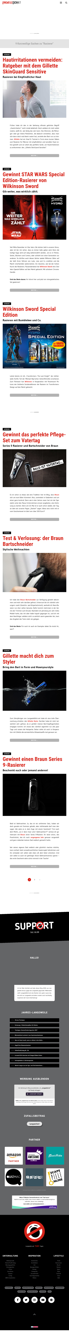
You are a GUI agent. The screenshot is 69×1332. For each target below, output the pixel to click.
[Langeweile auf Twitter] (26, 1300)
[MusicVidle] (55, 1155)
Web (59, 1278)
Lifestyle (59, 1256)
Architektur (34, 1263)
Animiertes (34, 1261)
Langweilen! (35, 1124)
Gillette (16, 139)
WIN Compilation (10, 1278)
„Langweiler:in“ (46, 1088)
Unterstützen (28, 1287)
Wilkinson (28, 382)
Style (58, 1271)
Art (34, 1265)
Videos (34, 1278)
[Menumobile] (61, 2)
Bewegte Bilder (34, 1267)
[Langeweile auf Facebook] (18, 1300)
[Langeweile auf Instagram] (34, 1300)
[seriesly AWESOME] (34, 1155)
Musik (58, 1265)
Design (34, 1269)
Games (10, 1273)
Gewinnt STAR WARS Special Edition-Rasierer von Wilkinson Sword (34, 180)
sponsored (60, 1287)
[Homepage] (13, 2)
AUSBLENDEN (36, 33)
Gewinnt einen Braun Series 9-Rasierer (32, 762)
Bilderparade (10, 1261)
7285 (37, 1246)
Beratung (21, 1291)
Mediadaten (49, 1287)
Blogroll (9, 1287)
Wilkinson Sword (46, 267)
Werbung (7, 54)
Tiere (58, 1276)
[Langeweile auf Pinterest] (51, 1300)
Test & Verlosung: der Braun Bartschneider (33, 541)
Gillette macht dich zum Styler (28, 659)
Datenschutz (32, 1291)
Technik (58, 1273)
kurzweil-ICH (34, 1273)
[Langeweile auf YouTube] (43, 1300)
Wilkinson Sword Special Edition (29, 312)
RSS (49, 1291)
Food (58, 1261)
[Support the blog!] (34, 927)
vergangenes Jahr (37, 837)
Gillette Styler (33, 721)
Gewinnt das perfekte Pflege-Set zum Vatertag (34, 437)
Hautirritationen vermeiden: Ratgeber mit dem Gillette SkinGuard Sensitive (32, 66)
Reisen (59, 1267)
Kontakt (39, 1287)
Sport (58, 1269)
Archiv (17, 1287)
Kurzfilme (10, 1271)
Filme (10, 1269)
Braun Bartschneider (28, 600)
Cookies (43, 1291)
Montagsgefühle (10, 1265)
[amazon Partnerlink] (14, 1155)
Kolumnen (59, 1263)
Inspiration (34, 1256)
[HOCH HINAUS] (34, 1314)
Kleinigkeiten (10, 1267)
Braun (57, 495)
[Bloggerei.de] (34, 1327)
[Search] (66, 2)
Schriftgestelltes (34, 1276)
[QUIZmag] (14, 1177)
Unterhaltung (10, 1256)
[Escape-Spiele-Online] (55, 1177)
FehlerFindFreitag (10, 1263)
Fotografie (34, 1271)
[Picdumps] (34, 1177)
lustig (10, 1276)
